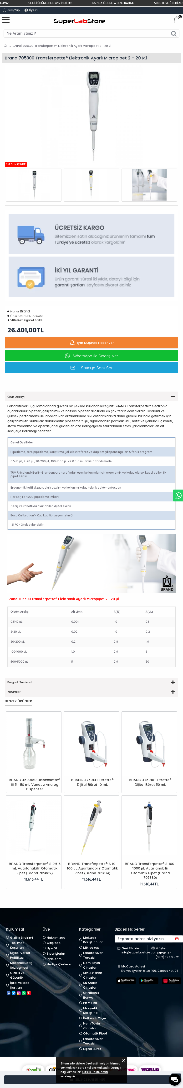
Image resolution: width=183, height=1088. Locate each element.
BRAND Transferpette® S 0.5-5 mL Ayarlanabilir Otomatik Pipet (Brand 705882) (35, 868)
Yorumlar (13, 692)
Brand (25, 311)
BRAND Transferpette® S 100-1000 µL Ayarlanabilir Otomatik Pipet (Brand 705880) (150, 870)
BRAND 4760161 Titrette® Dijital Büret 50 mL (150, 782)
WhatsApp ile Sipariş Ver (95, 355)
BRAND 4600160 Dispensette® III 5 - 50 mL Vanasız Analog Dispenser (34, 784)
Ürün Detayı (16, 397)
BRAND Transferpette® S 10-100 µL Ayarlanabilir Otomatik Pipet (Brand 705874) (92, 868)
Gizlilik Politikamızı (95, 1072)
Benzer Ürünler (18, 701)
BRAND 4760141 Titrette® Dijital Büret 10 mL (92, 782)
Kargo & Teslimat (20, 682)
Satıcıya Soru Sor (97, 367)
